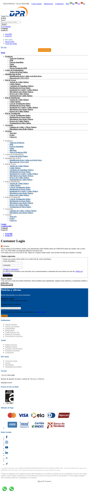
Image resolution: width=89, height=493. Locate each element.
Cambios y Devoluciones (13, 348)
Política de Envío (11, 345)
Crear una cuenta (11, 44)
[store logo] (18, 16)
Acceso (7, 363)
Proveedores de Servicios (13, 336)
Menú (3, 53)
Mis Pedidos (9, 365)
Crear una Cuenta (11, 361)
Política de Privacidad (12, 334)
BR (73, 4)
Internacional (48, 4)
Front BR (8, 34)
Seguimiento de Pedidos (13, 367)
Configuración (6, 226)
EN (79, 4)
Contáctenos (59, 4)
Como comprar (36, 4)
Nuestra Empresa (11, 324)
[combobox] (11, 22)
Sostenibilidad (10, 328)
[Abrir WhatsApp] (83, 5)
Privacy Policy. (41, 312)
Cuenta (3, 224)
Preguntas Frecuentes (12, 350)
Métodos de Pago (11, 347)
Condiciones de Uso (12, 332)
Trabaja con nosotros (12, 326)
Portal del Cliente (44, 50)
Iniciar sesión (9, 42)
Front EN (8, 36)
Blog (67, 4)
